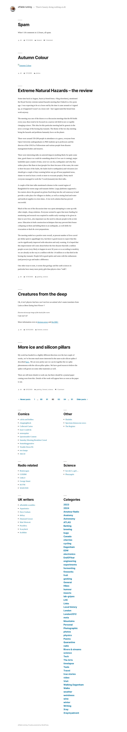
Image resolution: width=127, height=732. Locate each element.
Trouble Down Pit (26, 447)
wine (66, 698)
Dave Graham (25, 512)
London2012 (70, 614)
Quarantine (69, 642)
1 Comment (49, 40)
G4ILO (22, 478)
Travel (67, 670)
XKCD (22, 454)
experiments (70, 564)
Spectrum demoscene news (75, 423)
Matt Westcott (25, 522)
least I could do (25, 430)
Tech (66, 656)
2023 (66, 504)
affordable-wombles (27, 505)
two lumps (24, 450)
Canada (67, 536)
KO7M (22, 484)
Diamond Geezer (26, 519)
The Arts (68, 660)
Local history (70, 607)
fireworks (68, 571)
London (67, 610)
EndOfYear (69, 557)
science (45, 277)
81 (47, 399)
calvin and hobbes (27, 419)
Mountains (69, 621)
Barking (67, 526)
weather (68, 691)
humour (68, 589)
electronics (69, 554)
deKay (22, 515)
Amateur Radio (71, 511)
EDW (66, 550)
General (39, 40)
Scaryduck (24, 529)
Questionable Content (28, 436)
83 (59, 399)
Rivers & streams (72, 649)
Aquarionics (24, 508)
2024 (66, 508)
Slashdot (68, 419)
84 (65, 399)
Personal (68, 624)
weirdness (69, 695)
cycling (67, 543)
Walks (67, 688)
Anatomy (68, 515)
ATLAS (67, 522)
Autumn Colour (33, 57)
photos (38, 73)
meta (66, 617)
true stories (70, 674)
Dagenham (69, 547)
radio (66, 646)
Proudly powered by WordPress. (38, 725)
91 (72, 399)
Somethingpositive (27, 443)
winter (67, 702)
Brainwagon (24, 471)
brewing (68, 529)
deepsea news (42, 322)
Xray (66, 709)
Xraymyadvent (71, 713)
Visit (66, 681)
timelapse (69, 663)
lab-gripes (69, 596)
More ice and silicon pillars (44, 347)
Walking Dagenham (74, 684)
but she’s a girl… (71, 471)
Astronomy (69, 518)
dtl (21, 40)
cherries (68, 540)
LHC (66, 600)
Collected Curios (26, 426)
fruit (66, 575)
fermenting (69, 568)
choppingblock (25, 423)
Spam (23, 24)
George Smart (25, 481)
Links (66, 603)
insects (67, 593)
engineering (70, 561)
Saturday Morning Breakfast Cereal (33, 440)
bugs (66, 533)
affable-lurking (25, 7)
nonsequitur (24, 433)
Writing (67, 706)
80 (41, 399)
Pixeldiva (23, 525)
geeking (39, 277)
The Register (70, 426)
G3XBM (23, 474)
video (66, 677)
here (27, 362)
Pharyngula (69, 474)
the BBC (55, 322)
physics (68, 635)
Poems (67, 639)
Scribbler (23, 532)
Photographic (71, 628)
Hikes (66, 586)
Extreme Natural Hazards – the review (55, 90)
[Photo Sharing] (24, 65)
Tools (66, 667)
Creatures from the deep (42, 294)
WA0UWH (24, 488)
